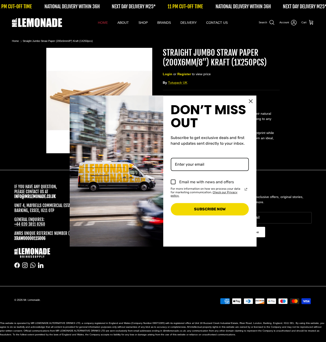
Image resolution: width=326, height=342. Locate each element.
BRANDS (164, 23)
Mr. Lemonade (31, 299)
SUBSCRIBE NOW (210, 209)
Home (15, 41)
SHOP (143, 23)
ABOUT (123, 23)
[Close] (251, 101)
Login (167, 74)
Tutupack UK (177, 82)
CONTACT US (217, 23)
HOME (103, 23)
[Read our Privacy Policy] (246, 189)
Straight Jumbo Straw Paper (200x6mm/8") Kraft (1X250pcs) (58, 41)
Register (184, 74)
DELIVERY (188, 23)
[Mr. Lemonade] (37, 22)
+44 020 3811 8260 (29, 224)
